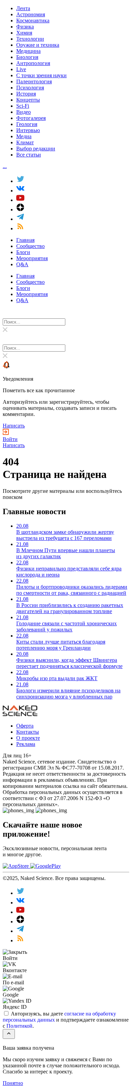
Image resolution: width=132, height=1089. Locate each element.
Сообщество (30, 246)
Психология (30, 87)
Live (21, 69)
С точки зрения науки (41, 75)
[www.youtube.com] (20, 912)
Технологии (30, 39)
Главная (25, 240)
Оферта (25, 726)
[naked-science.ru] (20, 940)
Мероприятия (32, 258)
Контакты (27, 732)
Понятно (13, 1083)
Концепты (28, 100)
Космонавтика (32, 20)
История (26, 94)
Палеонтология (34, 81)
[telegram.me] (20, 931)
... (5, 166)
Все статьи (28, 155)
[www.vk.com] (20, 902)
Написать (14, 425)
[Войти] (6, 433)
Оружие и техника (37, 45)
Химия (24, 33)
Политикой (19, 1026)
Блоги (23, 252)
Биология (27, 57)
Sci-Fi (22, 106)
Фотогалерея (31, 118)
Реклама (25, 744)
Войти (10, 439)
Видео (23, 112)
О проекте (28, 738)
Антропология (33, 63)
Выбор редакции (35, 148)
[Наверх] (9, 1034)
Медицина (28, 51)
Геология (26, 124)
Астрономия (30, 14)
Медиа (23, 136)
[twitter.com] (20, 893)
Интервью (28, 130)
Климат (25, 142)
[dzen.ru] (20, 921)
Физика (25, 26)
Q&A (22, 264)
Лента (23, 8)
